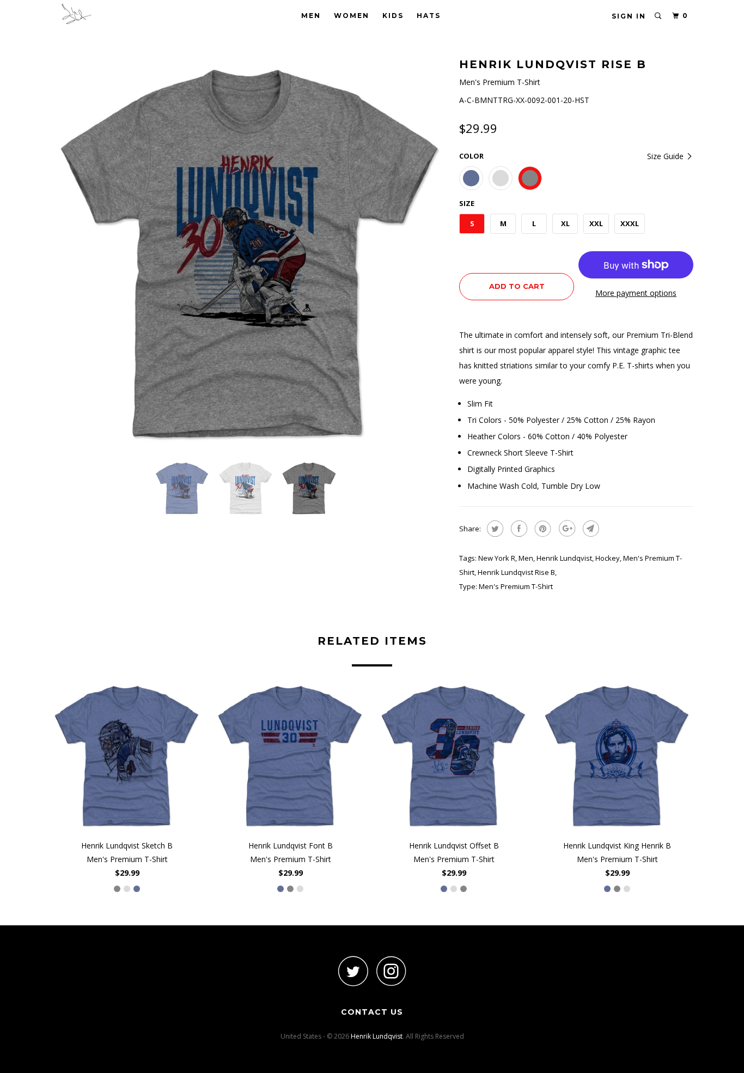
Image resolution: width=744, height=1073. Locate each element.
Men (311, 15)
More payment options (635, 293)
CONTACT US (372, 1012)
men (526, 558)
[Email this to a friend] (589, 528)
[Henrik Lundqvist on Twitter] (353, 971)
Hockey (607, 558)
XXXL (629, 223)
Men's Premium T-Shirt (516, 586)
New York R (496, 558)
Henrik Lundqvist (564, 558)
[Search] (658, 16)
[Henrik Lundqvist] (106, 14)
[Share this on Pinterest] (541, 528)
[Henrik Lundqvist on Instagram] (391, 971)
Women (351, 15)
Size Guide (666, 156)
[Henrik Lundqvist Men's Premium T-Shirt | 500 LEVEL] (249, 253)
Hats (429, 15)
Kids (393, 15)
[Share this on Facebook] (517, 528)
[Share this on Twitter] (493, 528)
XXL (596, 223)
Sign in (629, 16)
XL (565, 223)
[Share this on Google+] (565, 528)
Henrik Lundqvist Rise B (516, 572)
